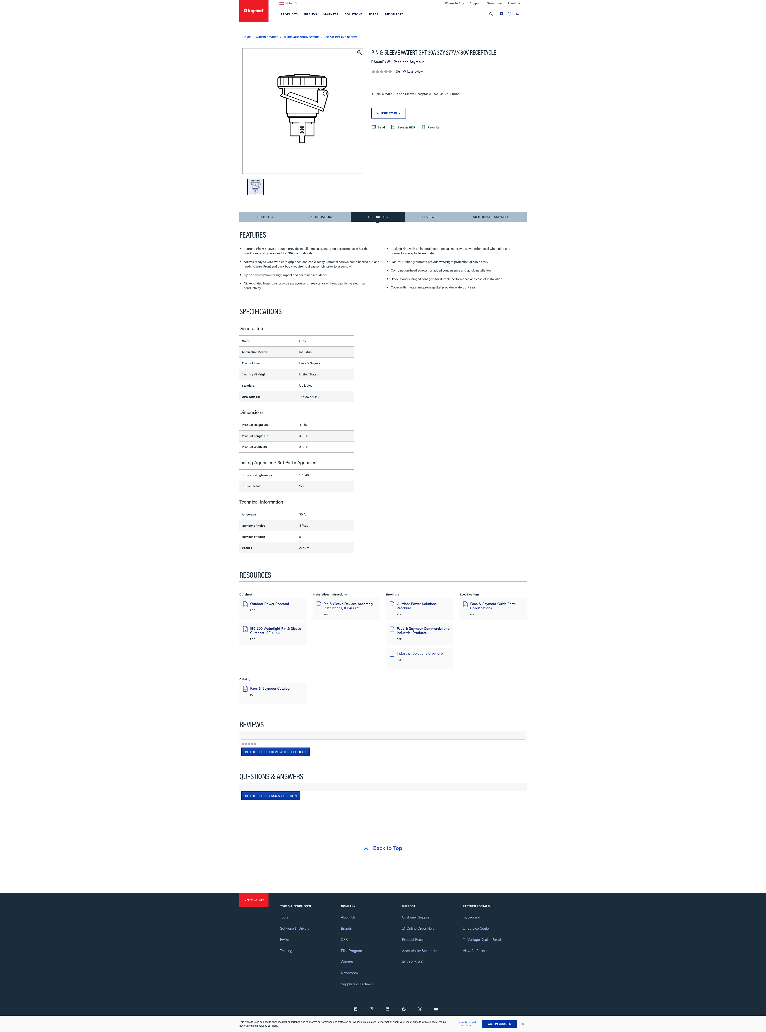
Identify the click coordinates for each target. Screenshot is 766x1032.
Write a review (413, 71)
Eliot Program (351, 950)
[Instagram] (371, 1009)
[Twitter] (420, 1009)
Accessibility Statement (419, 950)
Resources (378, 216)
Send (381, 127)
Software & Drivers (294, 928)
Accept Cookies (499, 1024)
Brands (346, 928)
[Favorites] (501, 14)
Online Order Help (420, 928)
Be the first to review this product (277, 753)
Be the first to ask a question (271, 795)
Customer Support (416, 916)
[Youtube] (436, 1009)
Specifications (320, 216)
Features (265, 217)
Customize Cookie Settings (466, 1023)
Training (286, 950)
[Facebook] (355, 1009)
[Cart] (517, 14)
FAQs (284, 939)
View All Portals (475, 950)
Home (246, 37)
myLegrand (471, 916)
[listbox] (302, 111)
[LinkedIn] (387, 1009)
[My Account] (509, 14)
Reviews (429, 216)
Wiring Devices (267, 37)
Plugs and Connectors (301, 37)
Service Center (478, 928)
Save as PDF (406, 127)
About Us (348, 916)
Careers (347, 961)
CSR (344, 939)
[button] (359, 52)
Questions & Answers (490, 216)
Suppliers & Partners (357, 983)
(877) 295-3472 (413, 961)
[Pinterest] (403, 1009)
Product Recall (413, 939)
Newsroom (349, 972)
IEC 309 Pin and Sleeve (341, 37)
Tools (284, 916)
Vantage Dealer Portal (484, 939)
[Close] (522, 1024)
